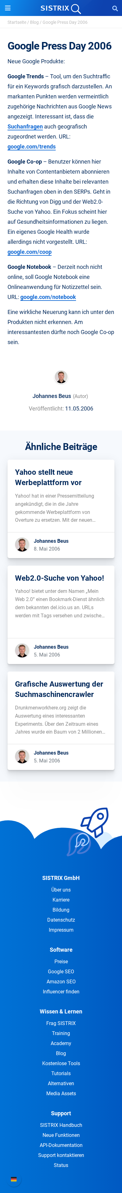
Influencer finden (61, 992)
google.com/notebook (48, 297)
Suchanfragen (25, 126)
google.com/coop (30, 252)
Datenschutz (61, 920)
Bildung (61, 910)
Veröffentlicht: (46, 408)
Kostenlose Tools (61, 1063)
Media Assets (61, 1093)
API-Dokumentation (61, 1145)
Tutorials (61, 1073)
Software (61, 949)
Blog (34, 22)
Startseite (17, 22)
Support (61, 1113)
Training (61, 1033)
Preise (61, 962)
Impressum (61, 930)
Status (61, 1165)
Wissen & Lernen (61, 1011)
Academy (61, 1043)
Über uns (61, 890)
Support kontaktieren (61, 1155)
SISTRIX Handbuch (61, 1125)
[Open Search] (115, 8)
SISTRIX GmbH (61, 878)
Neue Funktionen (61, 1135)
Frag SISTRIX (61, 1023)
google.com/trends (32, 146)
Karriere (61, 900)
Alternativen (61, 1083)
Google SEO (61, 972)
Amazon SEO (61, 982)
